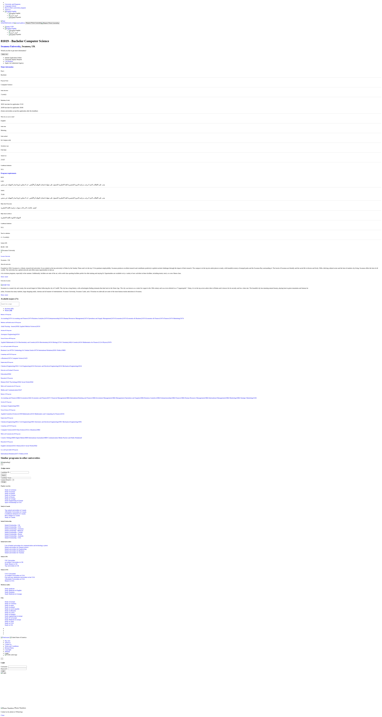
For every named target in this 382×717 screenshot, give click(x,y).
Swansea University (11, 46)
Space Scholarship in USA (13, 502)
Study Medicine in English (13, 590)
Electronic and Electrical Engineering (48, 366)
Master (8, 310)
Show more (4, 277)
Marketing (178, 318)
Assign (4, 482)
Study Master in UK (11, 564)
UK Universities (10, 560)
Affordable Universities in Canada (15, 512)
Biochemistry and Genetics (29, 342)
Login (3, 671)
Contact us (8, 644)
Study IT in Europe (11, 618)
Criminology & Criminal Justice (26, 350)
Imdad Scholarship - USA (13, 527)
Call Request (9, 61)
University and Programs (12, 4)
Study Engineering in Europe (14, 500)
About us (8, 9)
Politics (61, 350)
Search (4, 475)
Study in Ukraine (10, 495)
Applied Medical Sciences (30, 326)
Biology (57, 342)
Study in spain (9, 605)
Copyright (8, 650)
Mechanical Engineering (72, 366)
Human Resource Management (197, 398)
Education (6, 374)
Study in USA (9, 623)
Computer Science (19, 358)
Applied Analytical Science (11, 414)
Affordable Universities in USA (15, 579)
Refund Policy (9, 648)
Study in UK (9, 625)
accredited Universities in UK (14, 562)
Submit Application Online (13, 58)
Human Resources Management (76, 318)
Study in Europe (10, 492)
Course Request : (6, 480)
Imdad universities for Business (14, 551)
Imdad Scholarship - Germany (14, 529)
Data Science (23, 430)
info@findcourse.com (7, 23)
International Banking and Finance (83, 398)
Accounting (6, 318)
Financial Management (60, 398)
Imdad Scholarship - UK (12, 525)
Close (2, 715)
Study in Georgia (10, 499)
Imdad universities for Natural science (16, 547)
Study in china (9, 621)
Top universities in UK (12, 566)
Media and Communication (11, 390)
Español (18, 17)
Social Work (27, 382)
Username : (4, 667)
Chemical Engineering (10, 366)
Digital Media (22, 438)
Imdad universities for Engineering (15, 549)
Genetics (78, 342)
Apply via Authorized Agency (14, 63)
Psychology (16, 382)
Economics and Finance (41, 398)
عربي (16, 15)
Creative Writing (8, 438)
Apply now (5, 54)
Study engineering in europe (13, 616)
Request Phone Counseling (34, 23)
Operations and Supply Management (101, 318)
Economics (121, 318)
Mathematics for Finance (93, 342)
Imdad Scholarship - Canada (14, 532)
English (13, 11)
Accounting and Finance (22, 318)
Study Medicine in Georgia (13, 594)
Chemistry (67, 342)
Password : (4, 669)
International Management (219, 398)
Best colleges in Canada (12, 515)
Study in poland (10, 607)
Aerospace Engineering (10, 334)
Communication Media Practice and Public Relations (65, 438)
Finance (168, 318)
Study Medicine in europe (13, 620)
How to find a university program (15, 8)
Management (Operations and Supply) (130, 398)
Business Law (7, 350)
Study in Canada (10, 517)
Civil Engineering (27, 366)
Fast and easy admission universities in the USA (20, 577)
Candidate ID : (5, 472)
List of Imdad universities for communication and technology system (26, 545)
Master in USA (9, 581)
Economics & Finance (155, 318)
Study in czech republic (12, 609)
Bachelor (9, 309)
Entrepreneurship (56, 318)
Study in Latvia (9, 612)
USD (12, 26)
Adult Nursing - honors (10, 326)
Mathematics (28, 414)
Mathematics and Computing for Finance (49, 414)
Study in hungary (10, 614)
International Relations (47, 350)
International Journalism (38, 438)
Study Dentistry (10, 592)
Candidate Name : (6, 478)
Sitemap (7, 651)
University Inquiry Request (13, 59)
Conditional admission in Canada (15, 514)
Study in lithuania (10, 611)
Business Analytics (40, 318)
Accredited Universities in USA (15, 575)
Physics (107, 342)
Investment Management (106, 398)
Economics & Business (136, 318)
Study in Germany (10, 490)
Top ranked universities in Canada (15, 510)
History (5, 382)
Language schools (10, 6)
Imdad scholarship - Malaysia (14, 530)
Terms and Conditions (12, 646)
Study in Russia (10, 497)
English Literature (8, 446)
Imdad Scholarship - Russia (13, 534)
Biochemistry (46, 342)
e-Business (6, 358)
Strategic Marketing (248, 398)
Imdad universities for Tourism (14, 553)
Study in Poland (10, 493)
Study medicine (10, 588)
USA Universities (10, 574)
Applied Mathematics (10, 342)
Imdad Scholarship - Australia (14, 536)
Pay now (7, 641)
